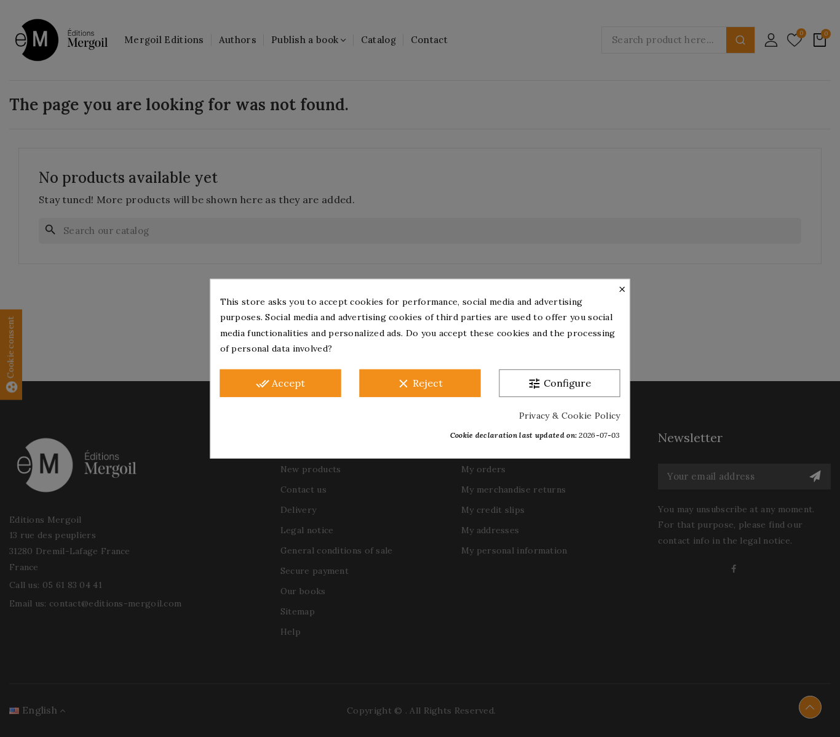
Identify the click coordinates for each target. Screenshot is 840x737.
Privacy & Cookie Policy (569, 415)
